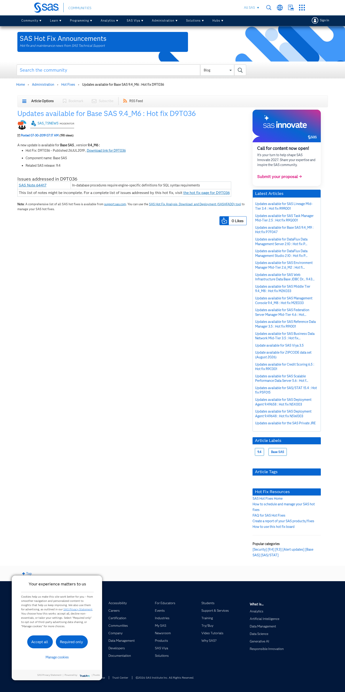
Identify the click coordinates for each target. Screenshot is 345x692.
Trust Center (120, 677)
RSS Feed (136, 101)
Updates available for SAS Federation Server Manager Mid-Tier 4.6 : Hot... (282, 312)
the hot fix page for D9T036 (206, 192)
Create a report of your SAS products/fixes (283, 521)
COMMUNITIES (79, 8)
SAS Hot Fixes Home (268, 498)
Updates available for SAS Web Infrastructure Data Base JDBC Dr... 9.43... (284, 277)
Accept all (39, 642)
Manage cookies (57, 657)
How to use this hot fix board (274, 527)
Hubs (216, 20)
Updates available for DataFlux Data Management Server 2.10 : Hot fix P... (281, 241)
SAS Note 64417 (32, 185)
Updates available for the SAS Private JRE (285, 423)
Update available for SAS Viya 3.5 (279, 345)
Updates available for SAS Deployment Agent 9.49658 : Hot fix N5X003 (283, 402)
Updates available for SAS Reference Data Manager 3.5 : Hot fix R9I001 (285, 324)
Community (29, 20)
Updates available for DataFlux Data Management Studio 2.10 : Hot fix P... (281, 253)
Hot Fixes (68, 84)
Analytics (108, 20)
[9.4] (271, 549)
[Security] (260, 549)
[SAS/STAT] (270, 555)
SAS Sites (302, 8)
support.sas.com (115, 204)
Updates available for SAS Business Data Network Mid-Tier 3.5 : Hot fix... (284, 336)
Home (20, 84)
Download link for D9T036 (106, 150)
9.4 (259, 452)
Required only (71, 642)
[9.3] (278, 549)
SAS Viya (133, 20)
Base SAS (277, 452)
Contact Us (291, 8)
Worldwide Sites (280, 8)
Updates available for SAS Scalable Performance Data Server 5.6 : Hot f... (281, 378)
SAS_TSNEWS (48, 123)
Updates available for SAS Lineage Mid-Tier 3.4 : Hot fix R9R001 (284, 206)
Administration (163, 20)
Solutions (193, 20)
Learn (54, 20)
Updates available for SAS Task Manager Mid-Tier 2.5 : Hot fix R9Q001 (284, 218)
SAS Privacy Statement (77, 609)
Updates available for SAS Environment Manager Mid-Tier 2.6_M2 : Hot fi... (284, 265)
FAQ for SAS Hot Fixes (269, 515)
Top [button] (29, 574)
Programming (79, 20)
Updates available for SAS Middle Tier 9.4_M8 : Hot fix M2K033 (282, 288)
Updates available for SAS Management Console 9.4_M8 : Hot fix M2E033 (283, 300)
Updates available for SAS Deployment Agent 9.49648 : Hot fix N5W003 (283, 413)
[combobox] (131, 70)
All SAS (249, 7)
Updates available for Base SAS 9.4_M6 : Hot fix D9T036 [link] (123, 84)
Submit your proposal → (279, 176)
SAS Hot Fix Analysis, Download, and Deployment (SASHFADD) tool (195, 204)
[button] (224, 220)
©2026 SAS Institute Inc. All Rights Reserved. (165, 677)
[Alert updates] (293, 549)
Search (269, 8)
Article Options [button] (42, 101)
